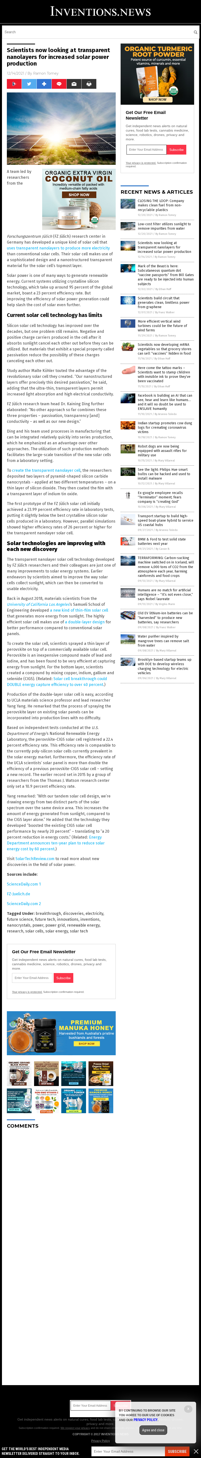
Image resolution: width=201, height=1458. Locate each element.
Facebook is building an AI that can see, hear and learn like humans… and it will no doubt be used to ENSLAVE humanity (165, 402)
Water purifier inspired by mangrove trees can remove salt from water (163, 640)
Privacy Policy (100, 1441)
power (37, 925)
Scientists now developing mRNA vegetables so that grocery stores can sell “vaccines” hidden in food (164, 349)
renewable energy (83, 925)
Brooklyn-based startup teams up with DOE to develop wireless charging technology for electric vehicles (164, 666)
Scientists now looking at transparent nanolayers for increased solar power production (164, 247)
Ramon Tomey (46, 73)
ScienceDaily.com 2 (24, 903)
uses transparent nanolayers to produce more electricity (58, 248)
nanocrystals (18, 925)
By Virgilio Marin (165, 604)
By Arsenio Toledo (166, 414)
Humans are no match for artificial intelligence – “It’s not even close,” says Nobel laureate (165, 594)
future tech (45, 919)
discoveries (73, 913)
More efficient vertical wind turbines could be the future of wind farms (162, 325)
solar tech (79, 931)
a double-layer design (85, 622)
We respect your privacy (75, 1427)
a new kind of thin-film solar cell (79, 610)
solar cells (34, 931)
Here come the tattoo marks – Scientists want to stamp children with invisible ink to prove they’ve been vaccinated (164, 374)
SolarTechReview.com (34, 858)
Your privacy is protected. (27, 991)
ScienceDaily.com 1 (24, 884)
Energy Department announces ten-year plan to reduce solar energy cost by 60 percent (56, 843)
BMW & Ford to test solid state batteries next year (162, 541)
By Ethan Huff (163, 289)
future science (20, 919)
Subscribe (177, 1451)
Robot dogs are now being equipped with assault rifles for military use (162, 450)
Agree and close (153, 1430)
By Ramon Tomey (165, 215)
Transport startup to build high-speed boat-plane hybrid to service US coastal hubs (165, 520)
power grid (55, 925)
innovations (67, 919)
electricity (94, 913)
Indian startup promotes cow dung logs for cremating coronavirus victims (165, 427)
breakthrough (48, 913)
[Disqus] (61, 1194)
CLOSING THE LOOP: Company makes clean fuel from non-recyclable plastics (161, 205)
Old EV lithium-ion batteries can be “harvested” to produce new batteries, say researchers (165, 617)
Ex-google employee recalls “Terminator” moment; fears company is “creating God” (160, 497)
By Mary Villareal (165, 460)
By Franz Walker (165, 312)
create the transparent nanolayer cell (46, 470)
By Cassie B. (163, 548)
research (15, 931)
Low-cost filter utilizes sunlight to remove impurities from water (164, 226)
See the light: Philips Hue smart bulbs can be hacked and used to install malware (164, 474)
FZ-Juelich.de (18, 894)
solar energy (56, 931)
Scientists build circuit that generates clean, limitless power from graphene (163, 302)
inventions (90, 919)
